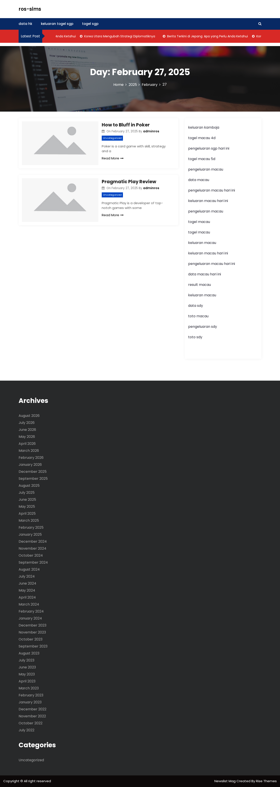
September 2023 (33, 646)
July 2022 (26, 730)
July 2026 (27, 422)
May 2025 (27, 506)
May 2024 (27, 590)
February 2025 (31, 527)
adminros (151, 131)
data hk (25, 23)
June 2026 (27, 429)
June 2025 (27, 499)
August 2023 (29, 653)
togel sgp (90, 23)
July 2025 (27, 492)
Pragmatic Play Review (129, 181)
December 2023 (32, 625)
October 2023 (30, 639)
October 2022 (30, 723)
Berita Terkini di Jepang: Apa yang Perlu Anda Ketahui (200, 36)
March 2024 (29, 604)
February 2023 (31, 695)
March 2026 (29, 450)
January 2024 (30, 618)
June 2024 (27, 583)
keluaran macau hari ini (208, 200)
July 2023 (26, 660)
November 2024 (32, 548)
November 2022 (32, 716)
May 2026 (27, 436)
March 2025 (29, 520)
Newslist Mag (225, 781)
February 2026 (31, 457)
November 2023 (32, 632)
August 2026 (29, 415)
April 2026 (27, 443)
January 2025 (30, 534)
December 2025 (33, 471)
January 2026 (30, 464)
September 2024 (33, 562)
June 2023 (27, 667)
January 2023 (30, 702)
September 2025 (33, 478)
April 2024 (27, 597)
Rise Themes (266, 781)
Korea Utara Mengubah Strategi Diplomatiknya (113, 36)
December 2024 (33, 541)
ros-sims (30, 9)
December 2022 (32, 709)
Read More (110, 158)
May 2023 (27, 674)
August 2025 (29, 485)
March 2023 (29, 688)
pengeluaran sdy (202, 326)
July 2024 (27, 576)
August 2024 (29, 569)
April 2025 (27, 513)
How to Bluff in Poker (126, 125)
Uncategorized (112, 138)
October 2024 (31, 555)
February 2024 (31, 611)
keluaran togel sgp (57, 23)
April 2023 (27, 681)
